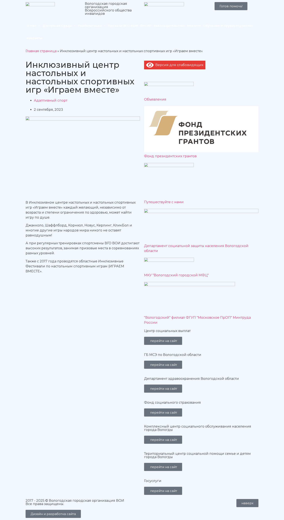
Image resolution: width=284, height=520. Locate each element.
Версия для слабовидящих (178, 65)
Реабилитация (90, 26)
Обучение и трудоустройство (228, 26)
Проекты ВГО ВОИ (123, 26)
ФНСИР (146, 26)
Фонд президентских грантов (170, 156)
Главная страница (41, 51)
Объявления (155, 99)
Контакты (34, 38)
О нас (31, 26)
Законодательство (169, 26)
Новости (194, 26)
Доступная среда (57, 26)
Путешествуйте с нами (164, 202)
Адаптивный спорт (50, 100)
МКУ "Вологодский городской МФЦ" (176, 275)
